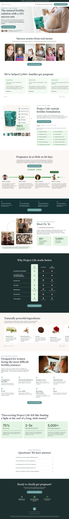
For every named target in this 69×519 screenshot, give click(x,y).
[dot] (4, 96)
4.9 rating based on (45, 105)
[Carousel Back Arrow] (61, 97)
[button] (10, 52)
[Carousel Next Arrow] (64, 97)
